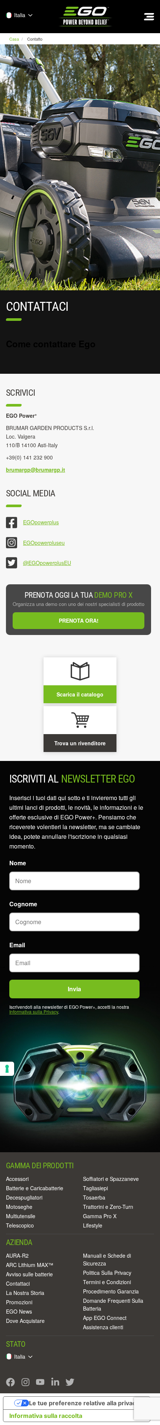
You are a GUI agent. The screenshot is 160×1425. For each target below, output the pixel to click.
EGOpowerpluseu (44, 542)
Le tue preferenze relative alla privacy (84, 1403)
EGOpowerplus (41, 522)
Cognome (23, 904)
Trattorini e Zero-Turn (108, 1206)
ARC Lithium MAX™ (29, 1264)
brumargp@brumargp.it (35, 469)
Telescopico (20, 1225)
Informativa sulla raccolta (45, 1415)
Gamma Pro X (99, 1216)
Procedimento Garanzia (111, 1291)
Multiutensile (20, 1216)
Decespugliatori (24, 1197)
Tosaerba (94, 1197)
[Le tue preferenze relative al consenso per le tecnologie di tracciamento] (7, 1069)
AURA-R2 (17, 1255)
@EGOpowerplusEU (47, 562)
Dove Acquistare (25, 1320)
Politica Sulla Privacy (107, 1272)
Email (17, 945)
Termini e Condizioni (107, 1282)
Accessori (17, 1178)
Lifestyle (92, 1225)
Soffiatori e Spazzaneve (111, 1178)
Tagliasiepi (95, 1188)
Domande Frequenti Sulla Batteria (113, 1304)
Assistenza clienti (103, 1327)
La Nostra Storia (25, 1292)
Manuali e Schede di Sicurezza (107, 1259)
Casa (14, 39)
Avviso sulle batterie (29, 1274)
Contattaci (18, 1283)
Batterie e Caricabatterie (34, 1188)
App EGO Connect (105, 1317)
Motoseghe (19, 1206)
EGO (86, 16)
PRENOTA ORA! (79, 620)
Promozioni (19, 1302)
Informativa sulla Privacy (33, 1011)
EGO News (19, 1311)
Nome (17, 863)
